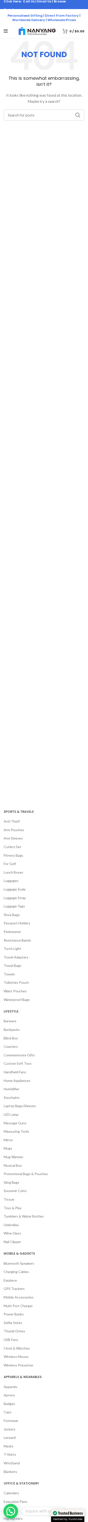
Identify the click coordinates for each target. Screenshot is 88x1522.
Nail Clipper (12, 1242)
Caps (7, 1412)
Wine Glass (12, 1233)
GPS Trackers (14, 1288)
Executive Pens (15, 1501)
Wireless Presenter (18, 1365)
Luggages (11, 881)
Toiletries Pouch (16, 982)
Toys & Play (13, 1208)
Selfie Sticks (13, 1323)
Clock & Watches (17, 1348)
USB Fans (11, 1340)
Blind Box (11, 1038)
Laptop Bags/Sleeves (20, 1106)
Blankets (10, 1472)
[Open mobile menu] (5, 31)
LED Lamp (11, 1114)
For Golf (10, 864)
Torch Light (12, 948)
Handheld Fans (15, 1072)
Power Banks (14, 1314)
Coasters (11, 1046)
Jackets (9, 1429)
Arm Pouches (14, 830)
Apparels (10, 1387)
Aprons (9, 1395)
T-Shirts (10, 1454)
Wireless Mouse (16, 1356)
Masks (8, 1446)
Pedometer (12, 932)
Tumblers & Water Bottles (24, 1216)
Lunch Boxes (13, 872)
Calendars (11, 1493)
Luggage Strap (15, 898)
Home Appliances (17, 1080)
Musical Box (13, 1165)
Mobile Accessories (18, 1297)
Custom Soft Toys (18, 1063)
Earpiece (10, 1280)
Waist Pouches (15, 991)
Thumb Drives (14, 1331)
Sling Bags (11, 1182)
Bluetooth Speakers (19, 1263)
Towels (9, 974)
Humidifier (11, 1089)
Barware (10, 1021)
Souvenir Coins (15, 1191)
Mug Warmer (13, 1157)
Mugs (8, 1148)
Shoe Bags (12, 915)
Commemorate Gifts (19, 1055)
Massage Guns (15, 1123)
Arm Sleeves (13, 838)
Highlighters (13, 1518)
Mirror (8, 1140)
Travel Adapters (16, 957)
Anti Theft (12, 821)
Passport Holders (17, 923)
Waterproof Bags (17, 999)
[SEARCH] (78, 115)
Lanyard (10, 1437)
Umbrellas (11, 1225)
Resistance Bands (17, 940)
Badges (9, 1404)
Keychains (12, 1097)
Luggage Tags (14, 906)
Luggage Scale (15, 889)
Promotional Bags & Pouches (26, 1174)
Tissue (9, 1199)
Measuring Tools (16, 1131)
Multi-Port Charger (18, 1306)
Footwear (11, 1420)
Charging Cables (16, 1272)
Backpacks (12, 1029)
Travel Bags (13, 965)
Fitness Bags (13, 855)
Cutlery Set (12, 847)
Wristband (12, 1463)
